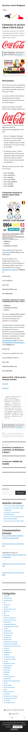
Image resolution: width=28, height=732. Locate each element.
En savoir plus (19, 54)
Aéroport (6, 596)
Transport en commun (11, 696)
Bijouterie (7, 611)
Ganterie (6, 648)
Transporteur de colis (10, 698)
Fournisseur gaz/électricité (12, 646)
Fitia (5, 433)
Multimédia (7, 668)
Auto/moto (7, 605)
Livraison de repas (9, 657)
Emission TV (7, 637)
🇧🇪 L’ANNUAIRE (14, 714)
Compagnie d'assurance (11, 626)
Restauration (8, 685)
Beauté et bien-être (10, 609)
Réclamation (17, 435)
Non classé (7, 670)
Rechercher (5, 489)
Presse (6, 683)
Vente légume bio (9, 702)
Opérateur (7, 672)
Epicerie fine (7, 639)
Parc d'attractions (9, 676)
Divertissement (8, 633)
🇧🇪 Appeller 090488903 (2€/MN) (14, 710)
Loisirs (6, 661)
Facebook (5, 384)
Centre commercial (9, 618)
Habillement (7, 652)
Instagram (5, 388)
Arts (5, 602)
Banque (6, 607)
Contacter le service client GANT (14, 521)
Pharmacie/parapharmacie (12, 681)
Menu (4, 10)
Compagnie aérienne (10, 624)
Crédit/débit (7, 631)
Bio (5, 613)
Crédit (5, 628)
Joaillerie (6, 655)
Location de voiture (10, 659)
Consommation (6, 435)
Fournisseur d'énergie (10, 644)
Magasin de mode (9, 663)
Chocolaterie (8, 622)
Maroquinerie (8, 665)
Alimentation (18, 433)
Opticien (6, 674)
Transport (7, 694)
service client (6, 252)
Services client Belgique (13, 5)
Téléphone (20, 436)
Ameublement (8, 600)
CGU (11, 717)
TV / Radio (7, 700)
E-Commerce (8, 635)
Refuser (14, 729)
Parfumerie (7, 678)
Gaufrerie (6, 650)
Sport (5, 689)
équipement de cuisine (11, 641)
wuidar (4, 564)
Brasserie (6, 615)
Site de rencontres (9, 687)
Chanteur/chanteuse (10, 620)
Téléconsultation (9, 691)
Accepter (17, 727)
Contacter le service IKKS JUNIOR (14, 506)
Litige (12, 435)
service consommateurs (12, 436)
